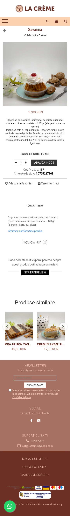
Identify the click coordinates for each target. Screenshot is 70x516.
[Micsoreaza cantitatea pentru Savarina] (16, 163)
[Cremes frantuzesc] (51, 326)
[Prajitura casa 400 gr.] (19, 326)
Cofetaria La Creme (35, 35)
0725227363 (37, 441)
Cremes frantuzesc (51, 344)
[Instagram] (38, 420)
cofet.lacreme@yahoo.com (37, 445)
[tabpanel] (35, 74)
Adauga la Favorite (19, 183)
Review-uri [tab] (35, 242)
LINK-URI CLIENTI (33, 467)
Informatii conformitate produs (25, 231)
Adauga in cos (44, 162)
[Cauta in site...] (65, 21)
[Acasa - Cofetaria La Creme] (35, 8)
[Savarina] (35, 74)
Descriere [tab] (35, 205)
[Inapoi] (3, 30)
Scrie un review (35, 272)
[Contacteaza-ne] (47, 21)
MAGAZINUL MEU (33, 459)
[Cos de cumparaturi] (56, 21)
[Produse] (5, 22)
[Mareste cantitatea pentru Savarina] (26, 163)
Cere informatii (49, 183)
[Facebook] (31, 420)
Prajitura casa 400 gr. (19, 344)
